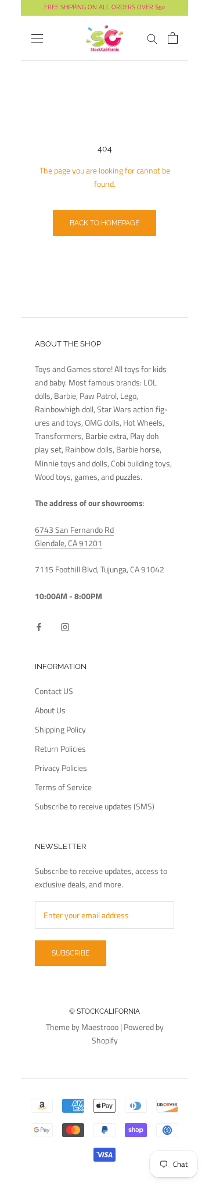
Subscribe (70, 953)
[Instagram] (65, 625)
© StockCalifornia (104, 1011)
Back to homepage (104, 223)
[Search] (152, 38)
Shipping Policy (60, 729)
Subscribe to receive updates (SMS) (94, 806)
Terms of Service (63, 787)
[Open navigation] (37, 38)
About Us (50, 710)
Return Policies (60, 748)
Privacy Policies (61, 768)
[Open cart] (173, 38)
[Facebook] (39, 625)
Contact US (54, 691)
